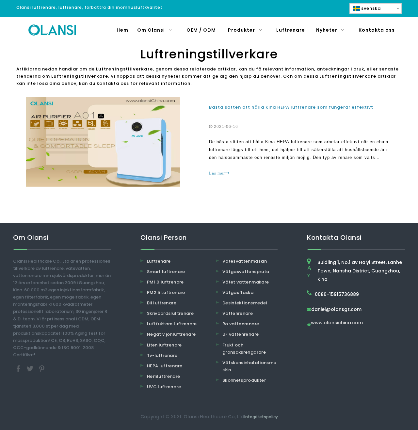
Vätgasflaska (237, 292)
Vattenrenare (237, 313)
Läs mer (217, 173)
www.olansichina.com (337, 323)
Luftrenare (159, 261)
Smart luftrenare (166, 272)
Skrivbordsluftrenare (170, 313)
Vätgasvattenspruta (245, 272)
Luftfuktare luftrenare (172, 324)
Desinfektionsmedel (244, 303)
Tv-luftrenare (162, 355)
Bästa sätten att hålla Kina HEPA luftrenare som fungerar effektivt (291, 107)
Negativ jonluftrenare (171, 334)
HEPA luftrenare (164, 366)
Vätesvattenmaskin (244, 261)
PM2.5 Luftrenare (166, 292)
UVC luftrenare (164, 387)
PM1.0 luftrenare (165, 282)
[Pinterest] (42, 368)
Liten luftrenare (164, 345)
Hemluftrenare (163, 376)
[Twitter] (31, 368)
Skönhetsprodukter (244, 380)
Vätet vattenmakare (245, 282)
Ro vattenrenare (240, 324)
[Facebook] (19, 368)
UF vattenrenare (240, 334)
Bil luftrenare (161, 303)
